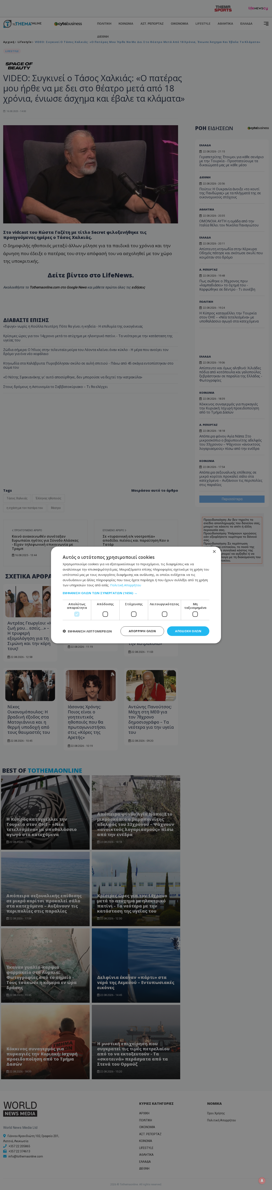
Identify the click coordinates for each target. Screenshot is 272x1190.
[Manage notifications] (262, 1180)
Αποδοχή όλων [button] (188, 631)
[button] (136, 593)
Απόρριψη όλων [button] (142, 631)
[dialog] (136, 595)
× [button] (214, 551)
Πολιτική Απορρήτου (125, 585)
